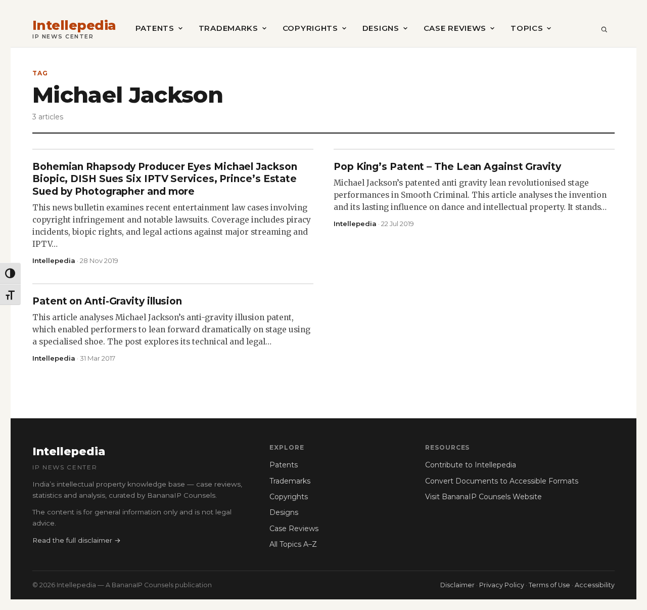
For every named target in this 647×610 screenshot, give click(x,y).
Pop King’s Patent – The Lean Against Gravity (447, 166)
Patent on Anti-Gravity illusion (107, 301)
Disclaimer (457, 585)
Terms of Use (549, 585)
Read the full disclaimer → (76, 540)
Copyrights (310, 28)
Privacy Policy (501, 585)
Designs (380, 28)
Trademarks (228, 28)
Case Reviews (455, 28)
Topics (527, 28)
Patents (154, 28)
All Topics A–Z (293, 544)
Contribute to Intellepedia (470, 464)
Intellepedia (74, 25)
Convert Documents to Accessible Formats (501, 481)
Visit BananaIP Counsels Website (483, 496)
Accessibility (595, 585)
